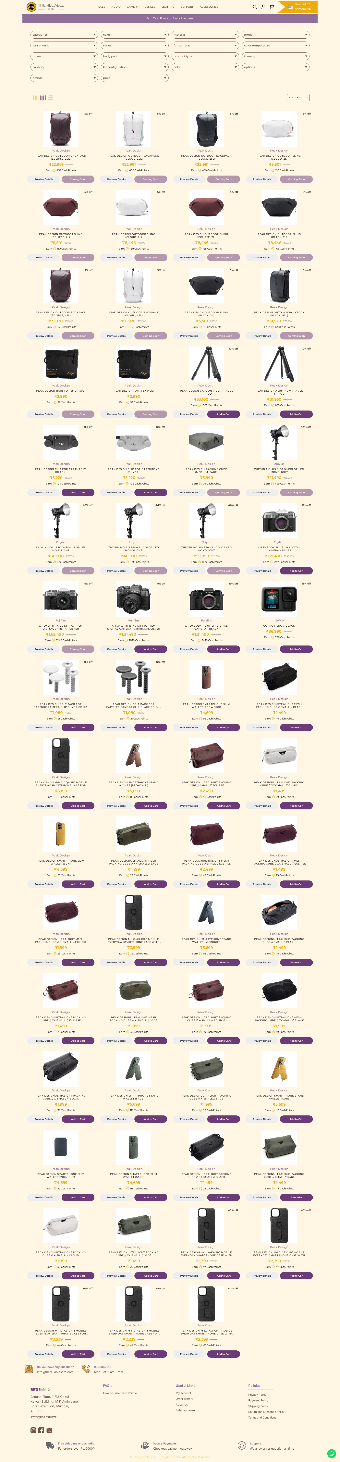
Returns (181, 1416)
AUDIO (116, 6)
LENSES (150, 6)
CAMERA (133, 6)
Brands (252, 1429)
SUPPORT (187, 6)
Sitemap (253, 1423)
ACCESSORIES (209, 6)
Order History (184, 1398)
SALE (101, 6)
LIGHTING (168, 6)
